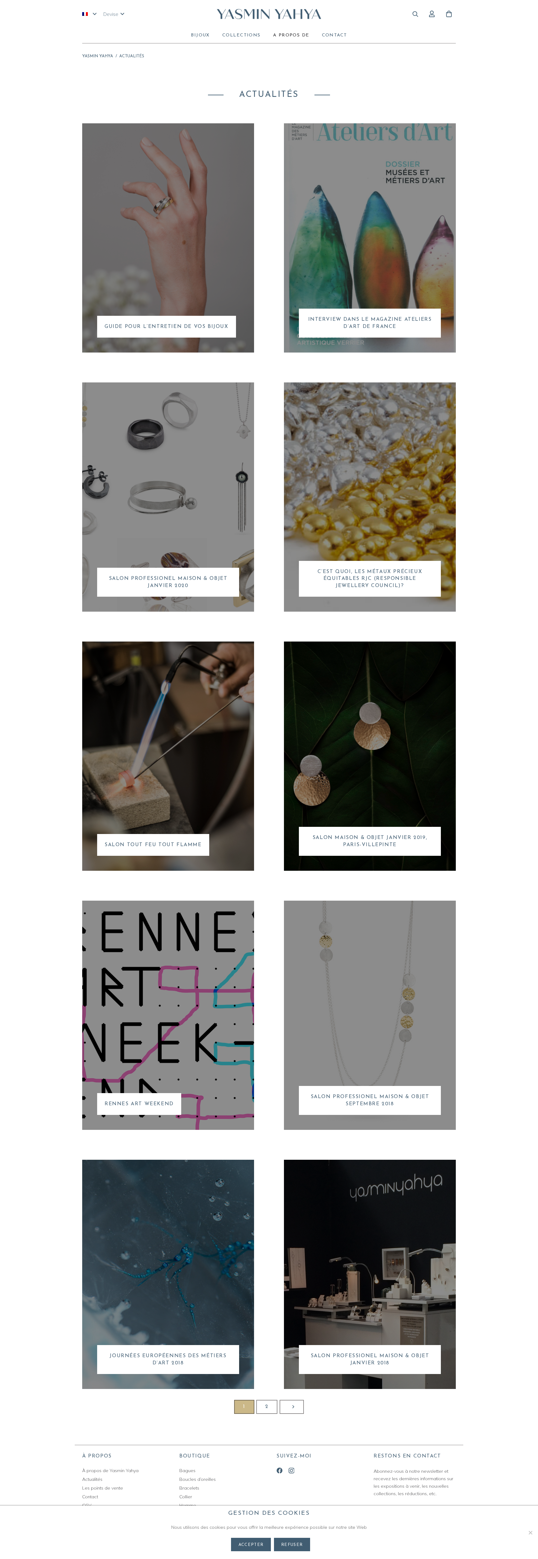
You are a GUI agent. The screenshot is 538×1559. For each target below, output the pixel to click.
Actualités (92, 1479)
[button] (89, 14)
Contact (90, 1497)
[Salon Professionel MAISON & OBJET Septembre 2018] (370, 1015)
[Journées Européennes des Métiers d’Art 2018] (168, 1274)
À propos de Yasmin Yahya (110, 1470)
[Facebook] (279, 1470)
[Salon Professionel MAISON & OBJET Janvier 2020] (168, 497)
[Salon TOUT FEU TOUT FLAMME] (168, 756)
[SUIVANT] (292, 1407)
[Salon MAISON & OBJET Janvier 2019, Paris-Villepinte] (370, 756)
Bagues (187, 1470)
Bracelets (189, 1488)
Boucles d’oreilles (197, 1479)
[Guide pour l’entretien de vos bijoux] (168, 238)
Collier (185, 1497)
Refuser (292, 1545)
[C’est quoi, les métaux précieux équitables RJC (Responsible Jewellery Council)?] (370, 497)
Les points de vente (102, 1488)
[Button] (431, 14)
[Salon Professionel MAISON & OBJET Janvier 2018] (370, 1274)
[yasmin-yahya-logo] (269, 14)
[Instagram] (291, 1470)
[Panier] (449, 14)
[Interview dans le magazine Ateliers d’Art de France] (370, 238)
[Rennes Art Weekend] (168, 1015)
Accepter (250, 1545)
